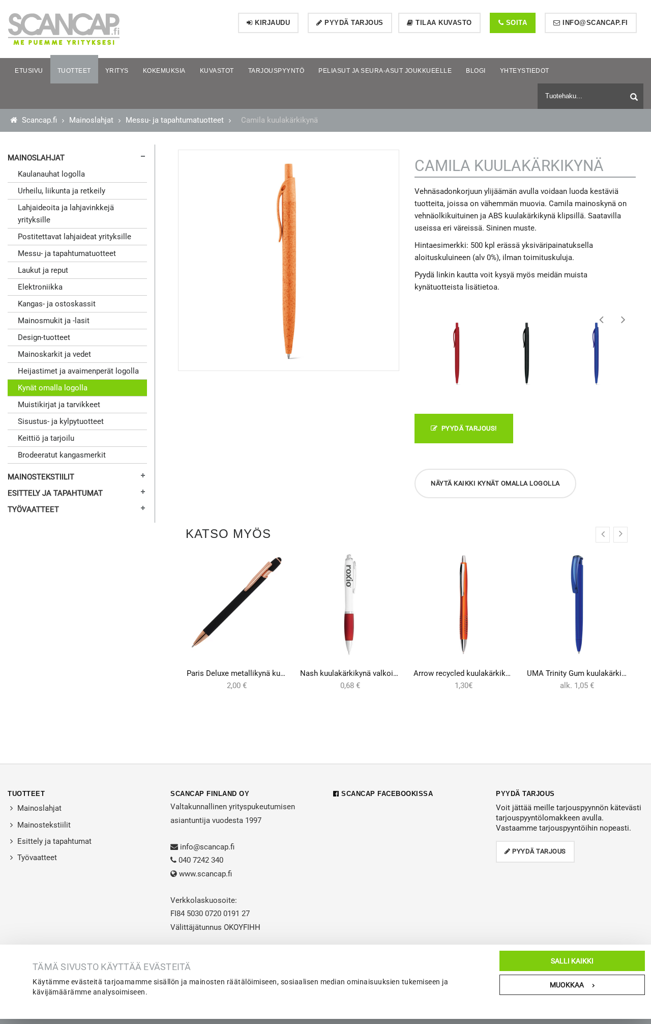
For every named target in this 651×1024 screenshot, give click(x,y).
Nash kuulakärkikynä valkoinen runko (363, 673)
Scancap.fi (38, 120)
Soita (515, 22)
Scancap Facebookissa (386, 794)
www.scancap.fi (205, 873)
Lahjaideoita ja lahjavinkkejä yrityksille (66, 213)
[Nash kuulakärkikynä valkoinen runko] (350, 605)
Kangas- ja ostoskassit (57, 303)
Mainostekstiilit (41, 476)
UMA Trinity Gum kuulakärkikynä (582, 673)
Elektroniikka (40, 287)
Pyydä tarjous (352, 22)
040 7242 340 (201, 860)
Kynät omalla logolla (52, 387)
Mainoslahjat (91, 120)
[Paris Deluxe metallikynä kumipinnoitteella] (237, 602)
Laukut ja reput (43, 270)
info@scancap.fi (594, 22)
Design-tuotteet (44, 337)
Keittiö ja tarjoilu (46, 438)
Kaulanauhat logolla (51, 174)
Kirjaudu (271, 22)
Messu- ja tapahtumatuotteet (175, 120)
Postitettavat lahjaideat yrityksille (74, 236)
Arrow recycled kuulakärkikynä (465, 673)
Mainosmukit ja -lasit (54, 320)
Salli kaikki (572, 961)
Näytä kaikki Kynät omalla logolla (495, 483)
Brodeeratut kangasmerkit (62, 455)
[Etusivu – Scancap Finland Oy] (64, 28)
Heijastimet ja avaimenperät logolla (78, 371)
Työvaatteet (33, 509)
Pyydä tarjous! (467, 428)
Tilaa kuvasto (442, 22)
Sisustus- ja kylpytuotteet (61, 421)
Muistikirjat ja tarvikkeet (59, 404)
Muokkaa (567, 985)
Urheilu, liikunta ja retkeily (61, 190)
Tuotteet (26, 794)
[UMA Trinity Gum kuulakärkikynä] (577, 605)
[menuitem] (29, 70)
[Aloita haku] (635, 95)
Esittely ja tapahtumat (55, 493)
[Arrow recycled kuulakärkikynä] (463, 605)
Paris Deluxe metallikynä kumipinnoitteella (259, 673)
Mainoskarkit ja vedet (54, 354)
